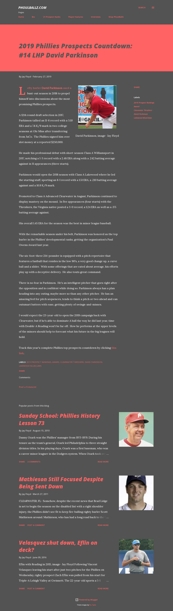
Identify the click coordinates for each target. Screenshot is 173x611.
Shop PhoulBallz (116, 17)
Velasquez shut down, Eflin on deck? (58, 546)
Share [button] (137, 87)
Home (21, 17)
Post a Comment (27, 387)
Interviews (96, 17)
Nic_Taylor (92, 605)
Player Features (75, 17)
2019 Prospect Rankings (144, 102)
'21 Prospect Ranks (51, 17)
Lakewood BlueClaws (143, 118)
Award (136, 106)
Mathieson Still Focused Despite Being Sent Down (61, 482)
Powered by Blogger (88, 599)
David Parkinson (52, 88)
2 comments (33, 461)
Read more (103, 461)
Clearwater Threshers (143, 110)
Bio (33, 17)
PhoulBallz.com (32, 7)
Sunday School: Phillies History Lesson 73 (59, 419)
